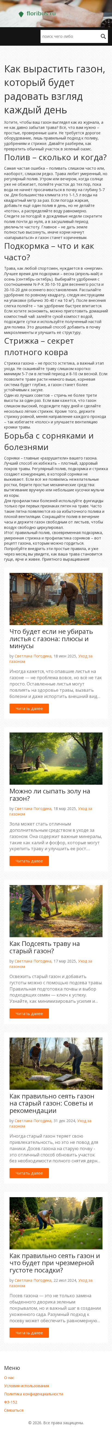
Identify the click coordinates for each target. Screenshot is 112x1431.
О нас (9, 1377)
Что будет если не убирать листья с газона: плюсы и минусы (51, 638)
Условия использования (26, 1385)
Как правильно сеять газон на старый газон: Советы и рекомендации (52, 1103)
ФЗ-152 (10, 1402)
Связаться (13, 1410)
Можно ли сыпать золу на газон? (50, 794)
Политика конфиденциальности (33, 1393)
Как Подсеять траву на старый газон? (45, 947)
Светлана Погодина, (33, 656)
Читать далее (29, 708)
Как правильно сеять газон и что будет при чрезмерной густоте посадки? (55, 1262)
